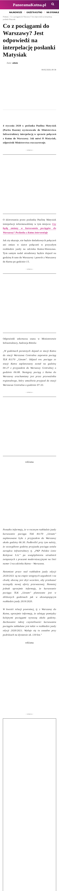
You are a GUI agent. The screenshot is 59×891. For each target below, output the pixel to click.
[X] (12, 116)
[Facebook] (6, 116)
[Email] (25, 116)
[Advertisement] (29, 184)
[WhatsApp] (19, 116)
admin (15, 63)
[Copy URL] (32, 116)
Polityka (5, 17)
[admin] (5, 63)
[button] (52, 4)
